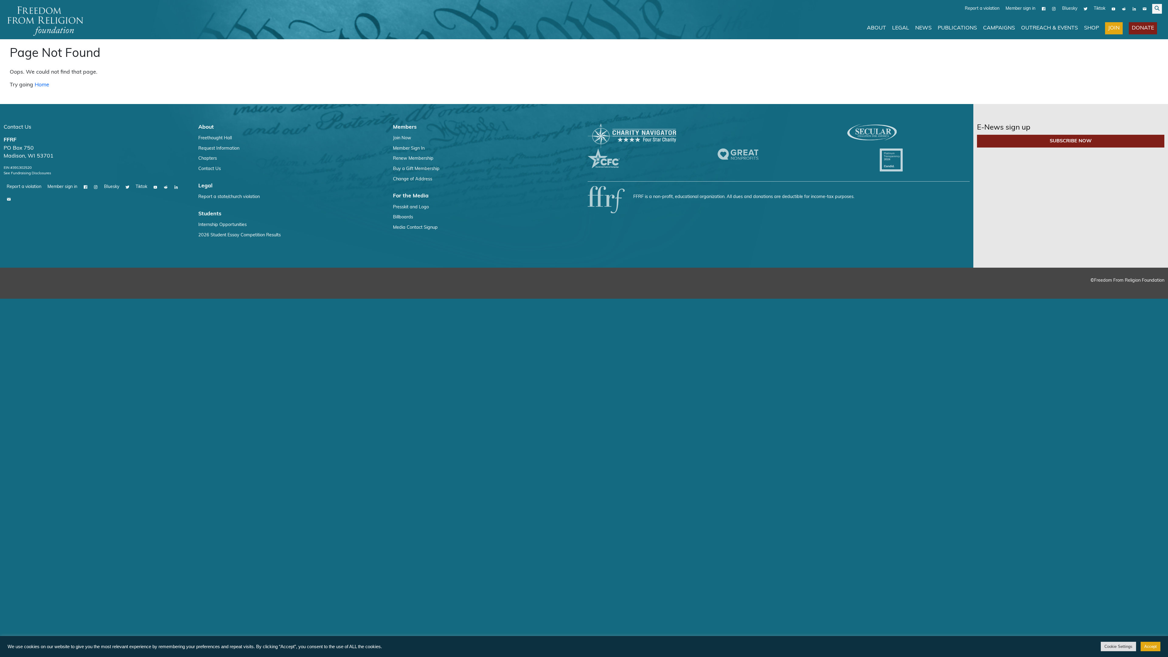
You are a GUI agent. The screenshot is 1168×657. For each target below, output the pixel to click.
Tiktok (1099, 8)
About (876, 28)
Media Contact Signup (415, 227)
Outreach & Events (1049, 28)
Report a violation (982, 8)
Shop (1091, 28)
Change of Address (412, 179)
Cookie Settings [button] (1118, 646)
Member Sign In (409, 148)
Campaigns (999, 28)
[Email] (1144, 9)
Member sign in (1020, 8)
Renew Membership (413, 158)
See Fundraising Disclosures (27, 173)
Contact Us (17, 127)
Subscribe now (1071, 141)
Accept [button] (1150, 646)
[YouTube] (1113, 9)
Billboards (403, 217)
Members (405, 127)
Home (42, 85)
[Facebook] (1043, 9)
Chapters (207, 158)
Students (209, 214)
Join (1114, 28)
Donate (1143, 28)
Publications (957, 28)
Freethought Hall (215, 138)
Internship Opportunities (222, 225)
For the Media (411, 196)
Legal (900, 28)
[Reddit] (1124, 9)
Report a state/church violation (229, 197)
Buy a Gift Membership (416, 169)
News (923, 28)
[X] (1085, 9)
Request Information (218, 148)
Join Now (402, 138)
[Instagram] (1054, 9)
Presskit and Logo (411, 207)
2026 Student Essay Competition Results (239, 235)
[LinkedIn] (1134, 9)
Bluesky (1069, 8)
